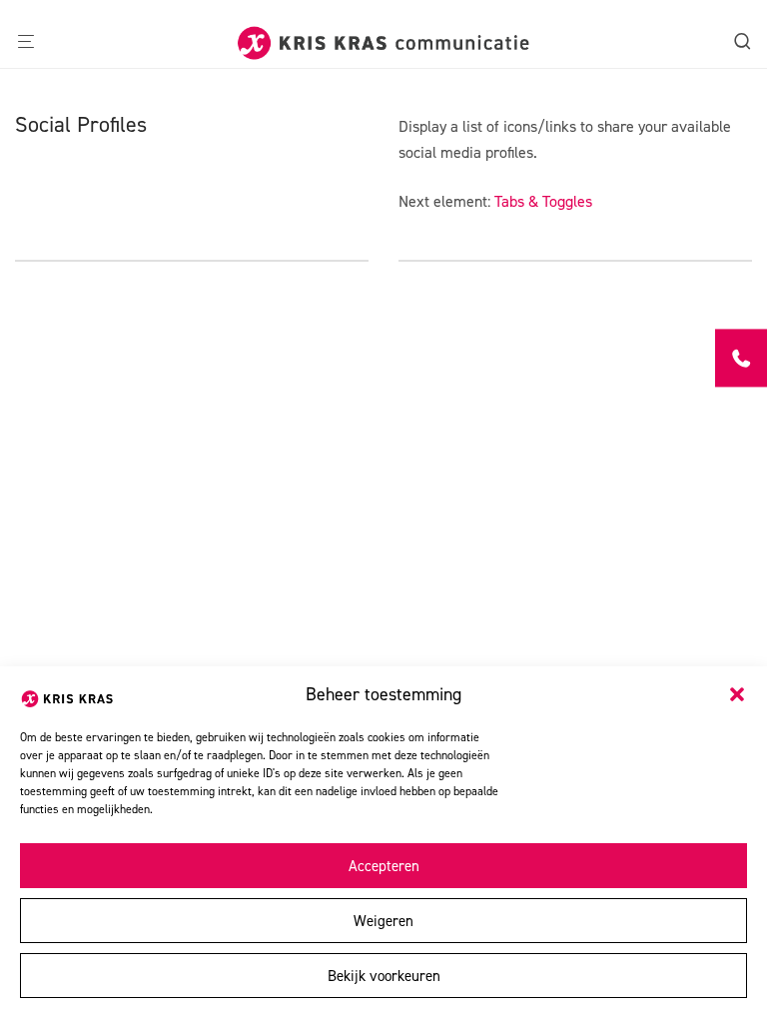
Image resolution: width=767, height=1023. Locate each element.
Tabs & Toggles (543, 201)
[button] (737, 694)
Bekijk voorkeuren (384, 976)
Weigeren (383, 921)
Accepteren (384, 866)
